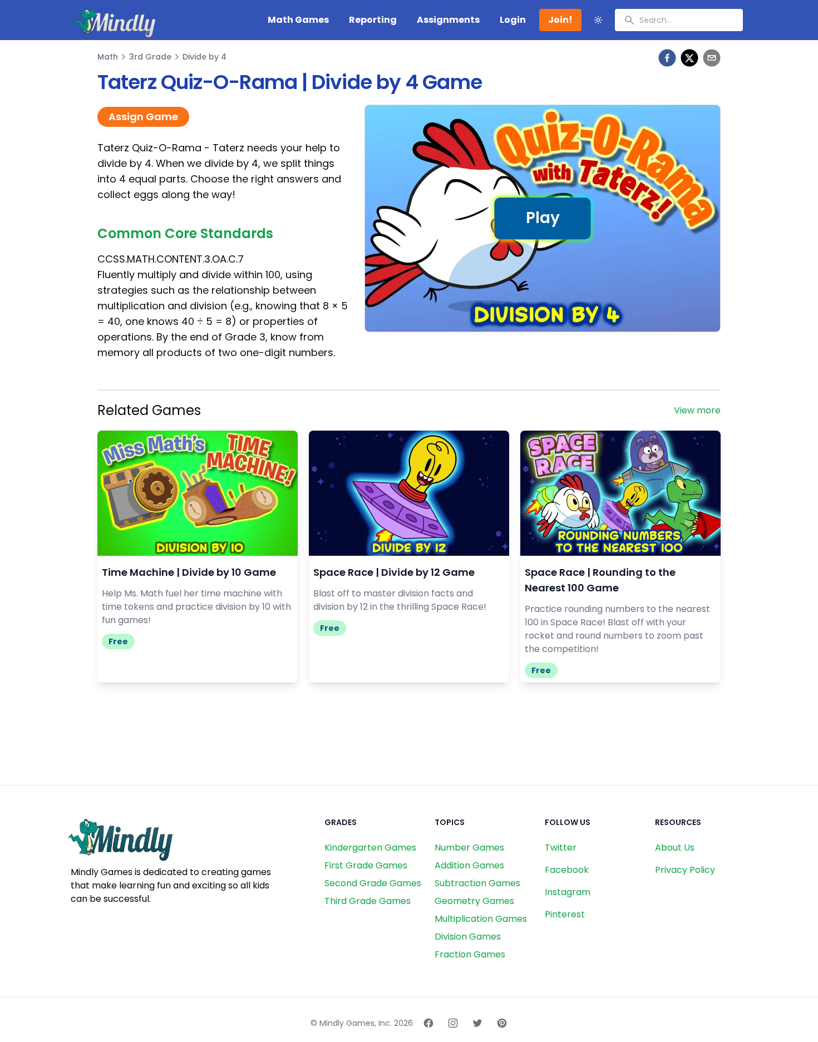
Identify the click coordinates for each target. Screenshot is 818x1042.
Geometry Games (474, 901)
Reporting (373, 19)
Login (513, 19)
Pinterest (565, 914)
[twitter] (689, 58)
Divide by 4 (204, 56)
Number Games (469, 847)
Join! (560, 19)
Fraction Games (470, 954)
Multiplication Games (481, 918)
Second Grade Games (372, 883)
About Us (674, 847)
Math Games (298, 19)
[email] (712, 58)
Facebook (567, 869)
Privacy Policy (685, 869)
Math (107, 56)
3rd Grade (150, 56)
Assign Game (143, 117)
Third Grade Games (367, 901)
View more (697, 410)
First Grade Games (365, 865)
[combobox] (679, 20)
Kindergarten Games (370, 847)
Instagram (567, 892)
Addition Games (469, 865)
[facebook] (667, 58)
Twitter (560, 847)
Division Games (468, 936)
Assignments (448, 19)
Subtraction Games (477, 883)
